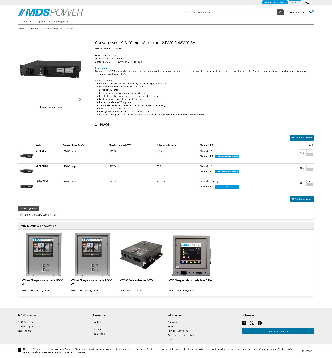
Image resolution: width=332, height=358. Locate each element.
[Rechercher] (280, 12)
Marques (39, 21)
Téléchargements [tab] (28, 208)
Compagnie (59, 21)
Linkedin (244, 323)
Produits (24, 21)
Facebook (260, 323)
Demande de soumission (275, 2)
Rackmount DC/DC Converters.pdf (40, 214)
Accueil (22, 28)
